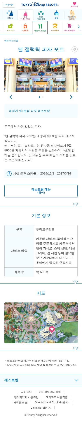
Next (71, 97)
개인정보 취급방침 (50, 392)
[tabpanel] (41, 77)
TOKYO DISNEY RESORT (40, 4)
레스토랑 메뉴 (41, 191)
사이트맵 (26, 392)
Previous (11, 97)
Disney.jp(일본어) (41, 407)
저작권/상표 (20, 402)
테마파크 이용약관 (57, 397)
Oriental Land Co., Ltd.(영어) (51, 402)
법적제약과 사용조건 (26, 397)
